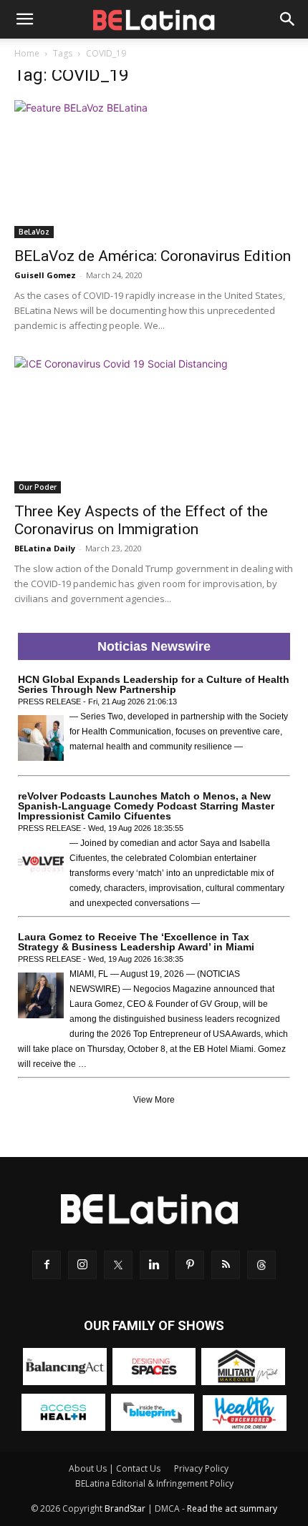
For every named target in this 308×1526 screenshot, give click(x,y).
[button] (24, 19)
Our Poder (38, 487)
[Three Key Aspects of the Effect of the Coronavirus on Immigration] (154, 425)
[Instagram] (82, 1265)
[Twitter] (118, 1265)
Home (26, 53)
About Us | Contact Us (114, 1468)
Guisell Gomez (45, 275)
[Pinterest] (189, 1265)
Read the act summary (232, 1508)
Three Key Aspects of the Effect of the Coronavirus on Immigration (141, 520)
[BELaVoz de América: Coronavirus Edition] (154, 169)
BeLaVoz (34, 232)
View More (154, 1100)
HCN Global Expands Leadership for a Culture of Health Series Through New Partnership (153, 684)
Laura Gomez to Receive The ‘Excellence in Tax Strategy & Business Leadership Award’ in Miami (136, 941)
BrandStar (125, 1508)
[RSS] (225, 1265)
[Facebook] (46, 1265)
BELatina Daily (44, 548)
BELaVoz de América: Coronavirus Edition (152, 256)
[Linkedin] (154, 1265)
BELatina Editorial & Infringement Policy (154, 1483)
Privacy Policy (201, 1468)
